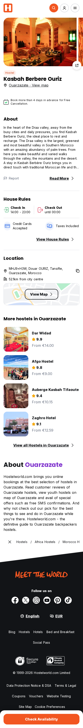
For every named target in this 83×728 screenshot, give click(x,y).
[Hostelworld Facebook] (15, 600)
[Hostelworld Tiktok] (68, 600)
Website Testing (59, 696)
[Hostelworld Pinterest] (57, 600)
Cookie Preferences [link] (50, 707)
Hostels (24, 632)
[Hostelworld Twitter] (25, 600)
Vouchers (36, 696)
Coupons (18, 696)
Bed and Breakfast (60, 632)
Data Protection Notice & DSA (29, 685)
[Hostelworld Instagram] (36, 600)
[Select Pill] (53, 8)
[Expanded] (9, 542)
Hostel (9, 72)
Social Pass (41, 642)
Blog (12, 632)
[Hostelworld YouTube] (46, 600)
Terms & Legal (65, 685)
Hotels (38, 632)
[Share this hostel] (76, 65)
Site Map (25, 707)
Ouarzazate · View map (28, 85)
